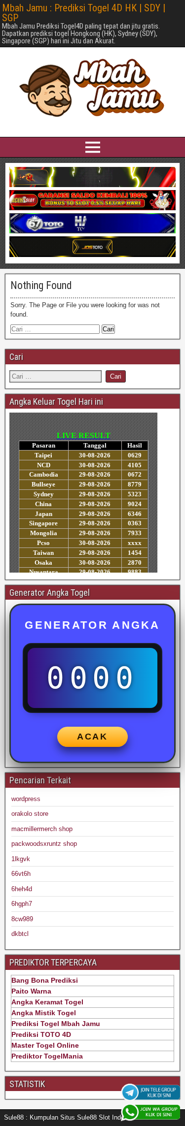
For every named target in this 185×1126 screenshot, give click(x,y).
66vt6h (21, 873)
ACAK (92, 736)
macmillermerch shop (42, 829)
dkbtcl (20, 933)
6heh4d (21, 889)
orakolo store (29, 813)
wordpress (25, 799)
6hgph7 (21, 903)
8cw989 (22, 919)
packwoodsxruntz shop (44, 843)
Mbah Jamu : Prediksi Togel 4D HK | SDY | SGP (83, 13)
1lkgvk (20, 859)
